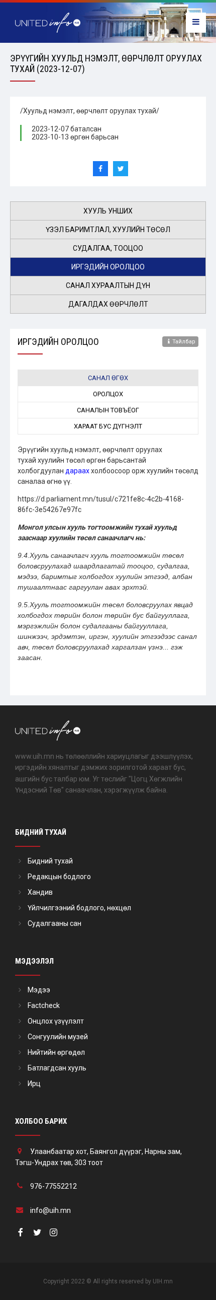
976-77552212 (53, 1186)
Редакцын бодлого (59, 877)
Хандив (40, 892)
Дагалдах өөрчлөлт (108, 304)
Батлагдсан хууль (57, 1068)
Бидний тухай (50, 861)
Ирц (34, 1083)
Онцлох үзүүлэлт (56, 1021)
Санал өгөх (108, 378)
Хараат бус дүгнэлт (108, 426)
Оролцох (108, 394)
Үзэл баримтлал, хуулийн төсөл (108, 230)
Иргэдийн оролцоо (108, 267)
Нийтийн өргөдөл (56, 1052)
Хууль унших (108, 211)
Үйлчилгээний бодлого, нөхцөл (79, 908)
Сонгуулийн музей (58, 1037)
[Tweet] (120, 168)
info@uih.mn (50, 1210)
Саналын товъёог (108, 410)
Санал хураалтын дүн (108, 285)
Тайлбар (183, 341)
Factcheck (44, 1005)
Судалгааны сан (54, 923)
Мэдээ (39, 990)
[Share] (100, 168)
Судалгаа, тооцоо (108, 248)
